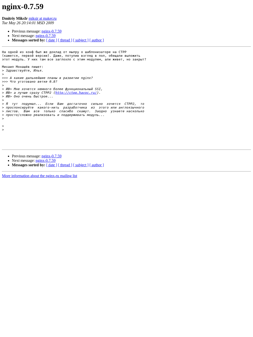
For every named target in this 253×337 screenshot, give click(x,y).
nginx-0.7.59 (52, 31)
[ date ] (51, 40)
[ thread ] (65, 40)
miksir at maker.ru (43, 18)
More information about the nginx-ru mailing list (39, 176)
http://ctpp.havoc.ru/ (76, 92)
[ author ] (96, 40)
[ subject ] (80, 40)
